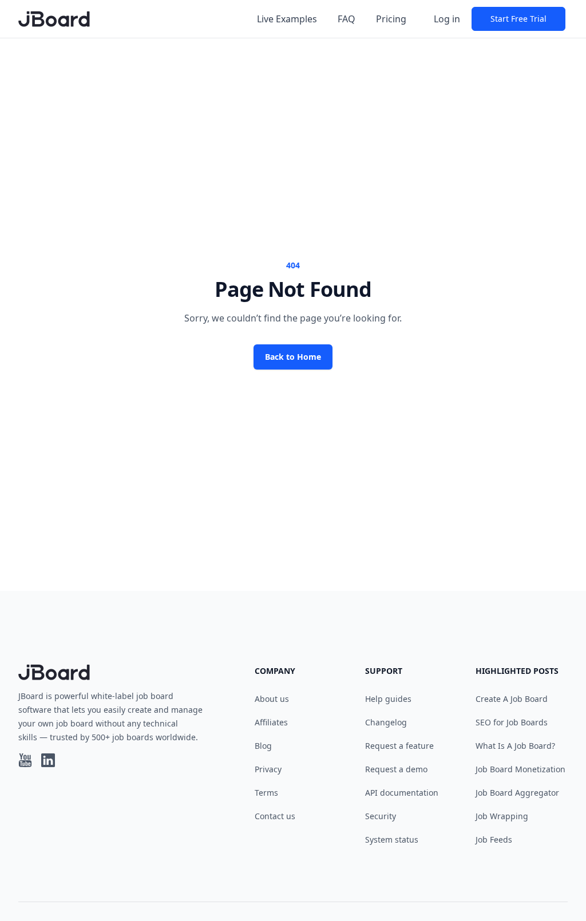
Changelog (386, 722)
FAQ (346, 19)
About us (272, 698)
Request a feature (399, 745)
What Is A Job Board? (515, 745)
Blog (263, 745)
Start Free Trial (518, 18)
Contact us (275, 816)
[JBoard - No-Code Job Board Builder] (54, 19)
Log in (447, 19)
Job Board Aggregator (517, 792)
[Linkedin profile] (48, 760)
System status (391, 839)
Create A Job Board (512, 698)
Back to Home (293, 356)
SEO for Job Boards (512, 722)
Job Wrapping (502, 816)
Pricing (391, 19)
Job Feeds (494, 839)
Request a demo (396, 769)
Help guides (388, 698)
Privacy (268, 769)
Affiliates (271, 722)
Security (380, 816)
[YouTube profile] (25, 760)
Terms (266, 792)
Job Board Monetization (520, 769)
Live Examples (287, 19)
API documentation (401, 792)
